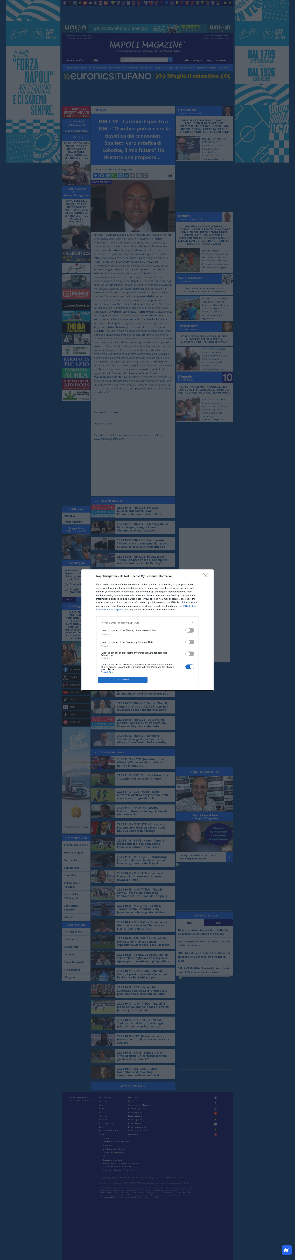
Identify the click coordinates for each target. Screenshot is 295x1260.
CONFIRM (123, 679)
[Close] (206, 576)
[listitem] (147, 623)
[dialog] (147, 630)
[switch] (189, 630)
